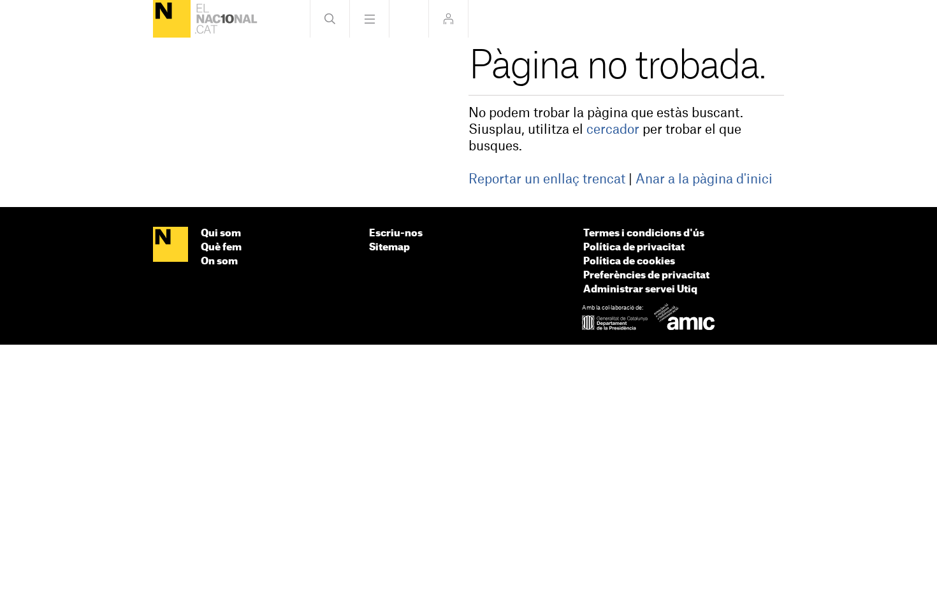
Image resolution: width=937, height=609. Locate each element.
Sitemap (389, 247)
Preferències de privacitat (646, 275)
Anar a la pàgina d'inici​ (704, 179)
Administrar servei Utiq (640, 289)
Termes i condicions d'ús (643, 233)
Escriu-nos (396, 233)
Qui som (221, 233)
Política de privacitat (634, 247)
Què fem (221, 247)
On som (219, 261)
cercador (612, 130)
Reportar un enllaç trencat (546, 179)
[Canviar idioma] (408, 19)
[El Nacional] (172, 19)
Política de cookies (629, 261)
